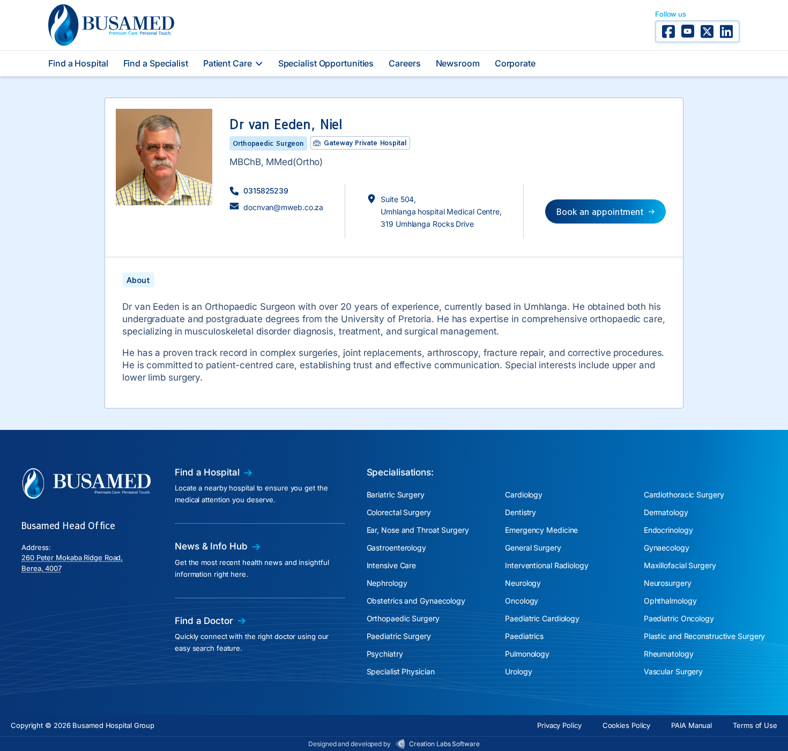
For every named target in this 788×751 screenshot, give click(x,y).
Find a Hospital (78, 63)
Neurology (523, 583)
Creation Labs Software (444, 744)
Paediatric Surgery (399, 636)
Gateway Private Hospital (365, 142)
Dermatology (666, 512)
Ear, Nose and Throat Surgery (418, 529)
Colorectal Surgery (399, 512)
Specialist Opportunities (326, 63)
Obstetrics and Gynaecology (416, 600)
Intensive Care (392, 565)
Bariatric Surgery (396, 494)
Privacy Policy (559, 725)
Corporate (515, 63)
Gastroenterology (396, 547)
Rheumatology (669, 653)
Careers (404, 63)
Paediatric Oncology (679, 618)
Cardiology (523, 494)
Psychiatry (385, 653)
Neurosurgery (668, 583)
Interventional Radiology (547, 565)
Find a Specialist (155, 63)
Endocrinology (668, 529)
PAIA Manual (691, 725)
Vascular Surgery (673, 671)
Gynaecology (666, 547)
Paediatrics (524, 636)
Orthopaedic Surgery (403, 618)
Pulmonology (527, 653)
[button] (258, 190)
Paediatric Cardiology (542, 618)
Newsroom (458, 63)
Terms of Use (755, 725)
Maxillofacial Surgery (680, 565)
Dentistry (520, 512)
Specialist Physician (401, 671)
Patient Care (227, 63)
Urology (518, 671)
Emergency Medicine (541, 529)
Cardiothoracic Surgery (684, 494)
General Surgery (533, 547)
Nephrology (387, 583)
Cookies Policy (627, 725)
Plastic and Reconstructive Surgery (704, 636)
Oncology (521, 600)
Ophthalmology (670, 600)
